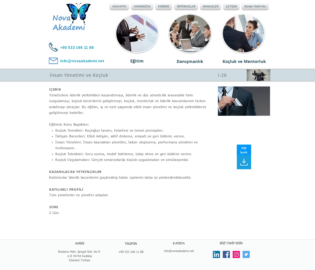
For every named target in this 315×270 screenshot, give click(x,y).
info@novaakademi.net (179, 251)
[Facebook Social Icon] (226, 254)
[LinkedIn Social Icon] (216, 254)
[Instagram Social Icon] (236, 254)
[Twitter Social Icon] (246, 254)
